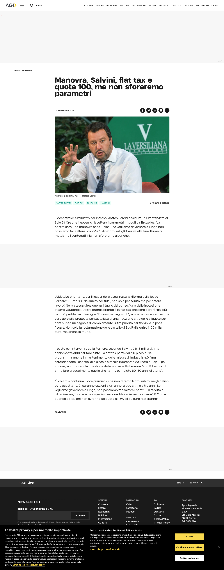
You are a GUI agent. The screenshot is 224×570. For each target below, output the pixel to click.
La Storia (159, 511)
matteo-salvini (63, 203)
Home (17, 70)
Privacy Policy (162, 522)
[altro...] (167, 110)
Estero (100, 5)
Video (129, 504)
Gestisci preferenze (189, 558)
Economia (111, 5)
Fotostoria (132, 508)
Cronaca (88, 5)
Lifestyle (176, 5)
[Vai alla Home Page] (11, 5)
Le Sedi (158, 508)
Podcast (130, 511)
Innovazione (139, 5)
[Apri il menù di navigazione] (22, 5)
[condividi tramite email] (160, 110)
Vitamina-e (132, 521)
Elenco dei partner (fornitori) (104, 549)
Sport (214, 5)
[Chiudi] (219, 547)
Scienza (163, 5)
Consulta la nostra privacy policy (28, 564)
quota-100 (92, 203)
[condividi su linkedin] (154, 110)
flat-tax (79, 203)
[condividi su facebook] (142, 110)
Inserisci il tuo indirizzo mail (35, 509)
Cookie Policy (161, 519)
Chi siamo (159, 504)
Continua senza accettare (189, 547)
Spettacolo (202, 5)
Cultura (188, 5)
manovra (105, 203)
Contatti (158, 515)
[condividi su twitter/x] (148, 110)
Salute (153, 5)
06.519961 (191, 521)
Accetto (189, 536)
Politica (124, 5)
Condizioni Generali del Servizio (33, 525)
